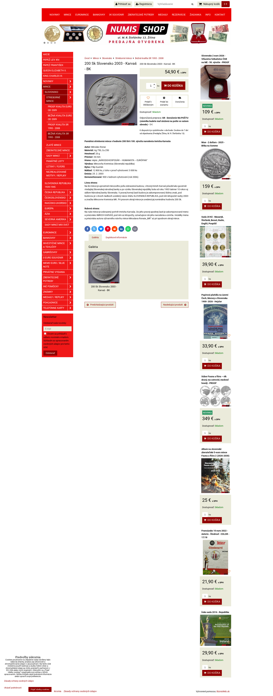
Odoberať (50, 353)
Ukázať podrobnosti (12, 688)
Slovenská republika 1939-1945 (58, 185)
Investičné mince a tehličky (54, 245)
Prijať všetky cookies (40, 689)
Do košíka (175, 85)
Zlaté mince (53, 145)
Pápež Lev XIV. (51, 59)
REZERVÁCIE (179, 14)
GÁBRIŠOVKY (50, 252)
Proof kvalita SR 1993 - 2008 (58, 126)
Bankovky (99, 14)
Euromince (82, 14)
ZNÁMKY (48, 291)
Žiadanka (195, 14)
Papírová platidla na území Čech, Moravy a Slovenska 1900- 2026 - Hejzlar (214, 298)
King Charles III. (53, 76)
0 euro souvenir (53, 257)
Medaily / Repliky (53, 297)
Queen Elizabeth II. (54, 70)
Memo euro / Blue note (54, 265)
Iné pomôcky (51, 286)
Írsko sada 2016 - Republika (215, 612)
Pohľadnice (50, 302)
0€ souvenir (116, 14)
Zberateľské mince (58, 150)
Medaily (163, 14)
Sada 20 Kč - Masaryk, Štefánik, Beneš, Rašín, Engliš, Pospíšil (212, 220)
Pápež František (53, 65)
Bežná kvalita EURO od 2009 (60, 117)
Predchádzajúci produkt (102, 304)
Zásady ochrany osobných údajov (80, 691)
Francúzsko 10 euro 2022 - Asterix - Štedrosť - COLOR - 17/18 (215, 534)
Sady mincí (53, 155)
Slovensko (51, 92)
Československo (55, 197)
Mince (67, 14)
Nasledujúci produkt (173, 304)
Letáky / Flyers (55, 166)
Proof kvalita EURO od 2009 (60, 108)
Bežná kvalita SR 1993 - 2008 (58, 135)
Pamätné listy (55, 161)
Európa (49, 208)
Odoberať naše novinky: (55, 323)
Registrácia (145, 4)
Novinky (55, 14)
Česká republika (55, 192)
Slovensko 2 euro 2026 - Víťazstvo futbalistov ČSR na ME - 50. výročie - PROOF (215, 59)
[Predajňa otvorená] (136, 44)
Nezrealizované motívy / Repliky (56, 174)
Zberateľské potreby (141, 14)
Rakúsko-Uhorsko (56, 203)
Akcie (46, 54)
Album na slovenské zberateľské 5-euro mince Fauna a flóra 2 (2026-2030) (215, 452)
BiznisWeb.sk (223, 691)
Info (208, 14)
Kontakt (220, 14)
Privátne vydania (54, 272)
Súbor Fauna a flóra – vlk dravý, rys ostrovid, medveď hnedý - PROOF (215, 379)
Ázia (47, 213)
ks (209, 126)
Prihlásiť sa (123, 4)
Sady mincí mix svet (57, 224)
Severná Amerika (55, 219)
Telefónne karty (53, 308)
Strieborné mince (53, 99)
